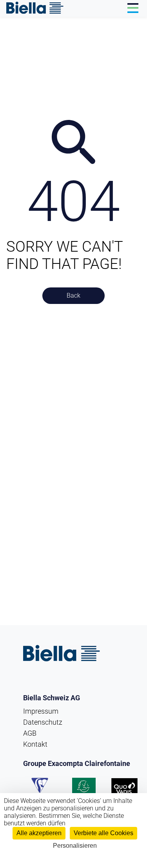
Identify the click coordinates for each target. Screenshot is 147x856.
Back (73, 295)
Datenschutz (42, 722)
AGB (29, 733)
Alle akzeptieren (39, 833)
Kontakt (35, 744)
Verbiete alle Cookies (103, 833)
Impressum (40, 711)
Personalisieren (75, 845)
